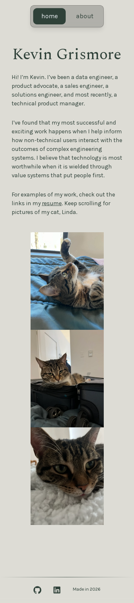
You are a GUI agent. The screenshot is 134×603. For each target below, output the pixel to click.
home (49, 16)
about (84, 16)
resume (52, 203)
